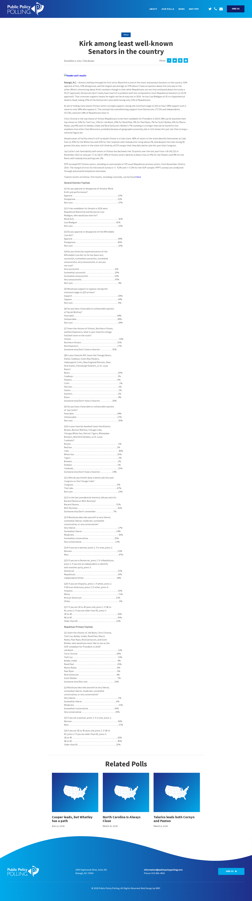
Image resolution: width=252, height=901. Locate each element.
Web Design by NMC (150, 888)
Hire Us (236, 8)
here (138, 176)
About (153, 9)
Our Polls (168, 9)
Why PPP (194, 9)
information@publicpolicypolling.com (163, 869)
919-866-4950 (158, 873)
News (181, 9)
